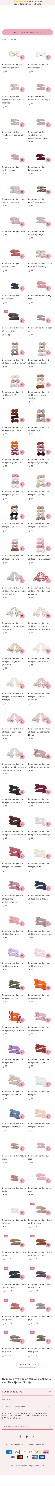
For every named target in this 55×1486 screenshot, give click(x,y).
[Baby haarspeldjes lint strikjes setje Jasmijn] (40, 448)
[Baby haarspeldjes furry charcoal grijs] (14, 317)
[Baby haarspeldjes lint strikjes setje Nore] (14, 545)
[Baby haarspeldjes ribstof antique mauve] (40, 1209)
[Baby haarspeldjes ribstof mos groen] (40, 1338)
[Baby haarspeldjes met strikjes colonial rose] (14, 853)
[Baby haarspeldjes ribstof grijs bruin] (14, 1338)
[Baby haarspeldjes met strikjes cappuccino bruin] (14, 820)
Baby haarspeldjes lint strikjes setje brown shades (38, 395)
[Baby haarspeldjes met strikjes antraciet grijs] (14, 788)
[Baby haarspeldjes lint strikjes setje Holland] (14, 448)
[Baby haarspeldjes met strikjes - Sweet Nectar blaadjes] (40, 718)
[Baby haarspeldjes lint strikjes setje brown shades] (40, 381)
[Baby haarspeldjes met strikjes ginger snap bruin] (40, 920)
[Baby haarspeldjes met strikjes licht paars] (14, 952)
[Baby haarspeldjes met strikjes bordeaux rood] (40, 788)
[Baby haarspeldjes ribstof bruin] (14, 1241)
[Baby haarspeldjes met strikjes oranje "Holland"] (14, 1016)
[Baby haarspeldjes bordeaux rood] (40, 156)
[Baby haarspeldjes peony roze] (40, 1177)
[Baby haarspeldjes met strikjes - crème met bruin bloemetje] (14, 612)
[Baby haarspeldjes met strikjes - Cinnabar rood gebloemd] (40, 577)
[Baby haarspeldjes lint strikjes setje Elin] (40, 416)
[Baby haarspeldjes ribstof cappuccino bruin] (40, 1241)
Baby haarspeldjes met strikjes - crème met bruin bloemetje (14, 626)
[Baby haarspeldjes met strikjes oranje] (40, 984)
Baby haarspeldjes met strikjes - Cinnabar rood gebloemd (39, 591)
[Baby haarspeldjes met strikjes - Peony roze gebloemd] (14, 718)
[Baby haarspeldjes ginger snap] (40, 317)
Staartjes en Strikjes (25, 1466)
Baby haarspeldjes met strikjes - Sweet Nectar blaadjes (39, 732)
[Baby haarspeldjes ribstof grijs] (40, 1306)
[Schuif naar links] (4, 3)
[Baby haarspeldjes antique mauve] (14, 156)
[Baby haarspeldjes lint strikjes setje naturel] (40, 513)
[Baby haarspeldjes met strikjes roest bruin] (40, 1048)
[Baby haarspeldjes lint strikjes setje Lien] (14, 481)
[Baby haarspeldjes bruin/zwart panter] (40, 188)
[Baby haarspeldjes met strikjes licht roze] (40, 952)
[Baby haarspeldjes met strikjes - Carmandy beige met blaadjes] (14, 577)
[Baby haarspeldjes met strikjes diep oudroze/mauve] (14, 885)
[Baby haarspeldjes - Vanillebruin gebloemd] (14, 121)
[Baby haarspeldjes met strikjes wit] (40, 1081)
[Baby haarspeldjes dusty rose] (40, 285)
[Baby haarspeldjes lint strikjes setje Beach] (40, 349)
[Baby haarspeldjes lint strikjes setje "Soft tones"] (14, 349)
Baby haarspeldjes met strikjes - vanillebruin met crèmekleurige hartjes (14, 767)
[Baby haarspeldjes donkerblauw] (14, 285)
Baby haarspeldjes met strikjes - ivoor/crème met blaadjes (14, 696)
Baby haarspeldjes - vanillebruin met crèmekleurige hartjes (38, 135)
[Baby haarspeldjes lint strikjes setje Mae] (14, 513)
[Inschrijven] (51, 1426)
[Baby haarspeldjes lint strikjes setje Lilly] (40, 481)
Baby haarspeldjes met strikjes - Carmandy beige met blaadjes (14, 591)
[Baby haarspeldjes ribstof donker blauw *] (14, 1273)
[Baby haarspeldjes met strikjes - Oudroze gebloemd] (40, 683)
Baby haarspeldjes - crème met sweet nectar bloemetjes (13, 100)
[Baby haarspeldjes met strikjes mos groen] (14, 984)
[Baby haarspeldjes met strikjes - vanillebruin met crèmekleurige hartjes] (14, 753)
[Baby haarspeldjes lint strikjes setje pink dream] (40, 545)
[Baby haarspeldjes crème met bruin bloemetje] (40, 253)
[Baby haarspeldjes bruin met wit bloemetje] (14, 188)
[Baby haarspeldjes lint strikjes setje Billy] (14, 381)
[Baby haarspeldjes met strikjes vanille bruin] (14, 1081)
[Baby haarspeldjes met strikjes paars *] (14, 1048)
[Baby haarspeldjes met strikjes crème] (40, 853)
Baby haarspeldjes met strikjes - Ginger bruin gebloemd (13, 661)
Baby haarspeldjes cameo (14, 231)
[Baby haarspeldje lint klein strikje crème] (14, 53)
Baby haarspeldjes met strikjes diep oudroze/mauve (13, 898)
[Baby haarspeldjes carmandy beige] (40, 220)
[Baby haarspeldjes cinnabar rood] (14, 253)
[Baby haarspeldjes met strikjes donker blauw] (40, 885)
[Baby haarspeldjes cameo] (14, 220)
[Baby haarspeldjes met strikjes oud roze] (40, 1016)
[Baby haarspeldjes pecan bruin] (14, 1177)
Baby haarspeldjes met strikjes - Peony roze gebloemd (13, 732)
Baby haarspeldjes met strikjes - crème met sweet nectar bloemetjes (40, 626)
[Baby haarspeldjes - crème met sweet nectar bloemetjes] (14, 86)
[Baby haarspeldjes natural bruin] (14, 1145)
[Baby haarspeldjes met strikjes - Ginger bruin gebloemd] (14, 647)
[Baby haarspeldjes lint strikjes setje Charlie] (14, 416)
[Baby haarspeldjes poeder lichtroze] (14, 1209)
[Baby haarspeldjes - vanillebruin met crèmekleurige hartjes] (40, 121)
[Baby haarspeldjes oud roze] (40, 1145)
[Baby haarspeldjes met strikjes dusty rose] (14, 920)
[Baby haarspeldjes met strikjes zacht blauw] (14, 1113)
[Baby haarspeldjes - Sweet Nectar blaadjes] (40, 86)
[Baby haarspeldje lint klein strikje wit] (40, 53)
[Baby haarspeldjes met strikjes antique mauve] (40, 753)
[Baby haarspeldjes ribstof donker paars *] (40, 1273)
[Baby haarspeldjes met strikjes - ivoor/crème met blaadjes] (14, 683)
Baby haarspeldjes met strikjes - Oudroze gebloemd (39, 696)
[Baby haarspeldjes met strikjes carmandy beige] (40, 820)
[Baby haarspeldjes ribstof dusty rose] (14, 1306)
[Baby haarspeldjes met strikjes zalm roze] (40, 1113)
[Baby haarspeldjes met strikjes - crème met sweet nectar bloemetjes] (40, 612)
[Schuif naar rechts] (50, 3)
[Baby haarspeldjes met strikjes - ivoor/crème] (40, 647)
